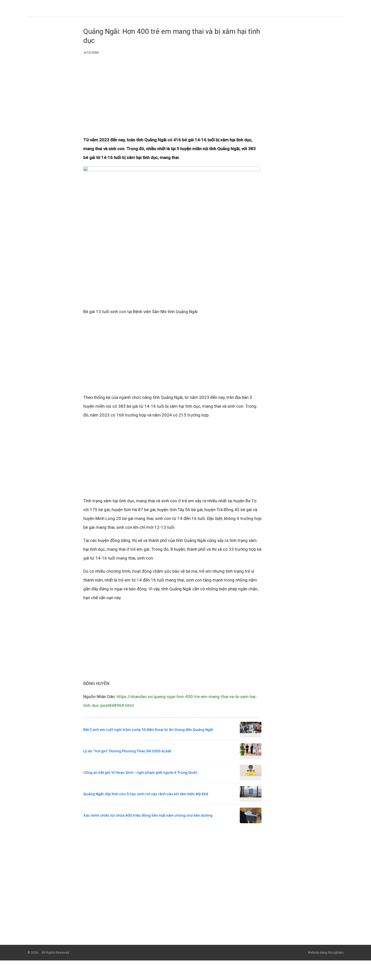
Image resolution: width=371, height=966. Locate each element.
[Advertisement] (172, 98)
